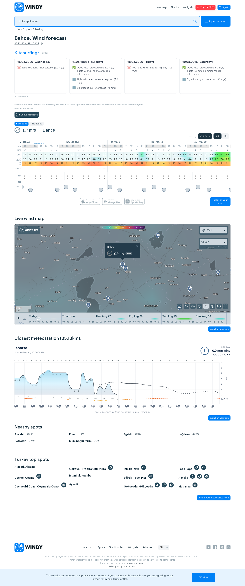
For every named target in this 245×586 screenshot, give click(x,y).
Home (18, 29)
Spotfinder (116, 547)
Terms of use (129, 567)
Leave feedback (29, 114)
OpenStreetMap (213, 311)
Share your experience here (213, 498)
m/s (32, 130)
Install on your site (220, 202)
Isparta (20, 348)
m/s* (19, 159)
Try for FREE (207, 7)
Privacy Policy (115, 567)
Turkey (39, 29)
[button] (42, 44)
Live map (161, 7)
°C (20, 163)
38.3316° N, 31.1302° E (26, 44)
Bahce (49, 130)
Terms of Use (120, 579)
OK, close (203, 577)
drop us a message (135, 563)
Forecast (21, 124)
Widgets (188, 7)
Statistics (37, 124)
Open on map (217, 21)
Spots (175, 7)
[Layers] (179, 306)
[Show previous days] (24, 319)
